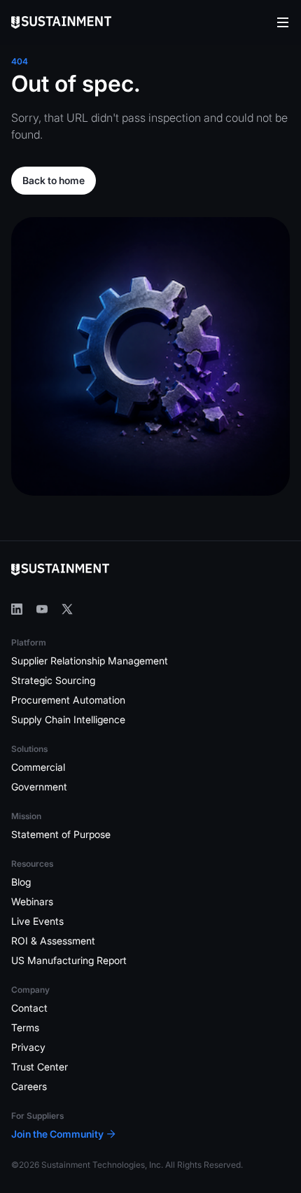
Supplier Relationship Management (89, 661)
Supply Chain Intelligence (68, 719)
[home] (61, 22)
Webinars (32, 901)
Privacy (28, 1047)
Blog (21, 882)
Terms (25, 1027)
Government (39, 787)
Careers (29, 1086)
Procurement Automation (68, 700)
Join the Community (57, 1134)
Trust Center (39, 1067)
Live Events (37, 921)
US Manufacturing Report (69, 960)
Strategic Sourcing (53, 680)
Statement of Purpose (61, 834)
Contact (29, 1008)
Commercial (38, 767)
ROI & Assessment (53, 941)
